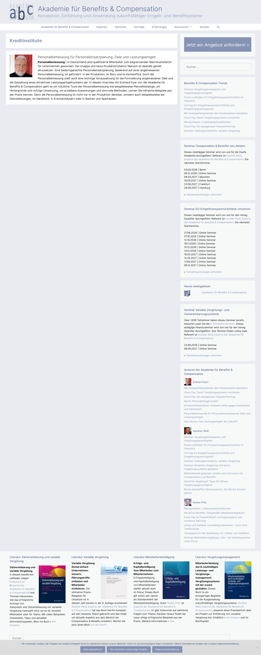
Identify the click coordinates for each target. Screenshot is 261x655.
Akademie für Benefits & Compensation (100, 9)
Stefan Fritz (173, 602)
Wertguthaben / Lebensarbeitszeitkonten (207, 121)
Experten (101, 26)
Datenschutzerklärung (167, 649)
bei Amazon (233, 617)
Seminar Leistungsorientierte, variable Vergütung (212, 130)
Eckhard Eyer (17, 581)
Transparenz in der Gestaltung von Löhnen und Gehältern (216, 533)
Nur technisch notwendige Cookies (129, 649)
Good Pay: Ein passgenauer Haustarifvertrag (209, 126)
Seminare (120, 26)
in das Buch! (99, 624)
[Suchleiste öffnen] (218, 27)
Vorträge (139, 26)
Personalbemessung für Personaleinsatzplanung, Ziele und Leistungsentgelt (97, 57)
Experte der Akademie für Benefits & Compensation (213, 159)
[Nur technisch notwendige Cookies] (257, 647)
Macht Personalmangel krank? (201, 401)
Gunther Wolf (233, 155)
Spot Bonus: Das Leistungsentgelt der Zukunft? (211, 421)
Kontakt (204, 26)
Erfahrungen (159, 26)
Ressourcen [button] (181, 26)
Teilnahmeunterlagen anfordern (204, 194)
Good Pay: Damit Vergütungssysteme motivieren (212, 117)
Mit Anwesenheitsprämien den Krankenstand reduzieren (216, 113)
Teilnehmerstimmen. (224, 323)
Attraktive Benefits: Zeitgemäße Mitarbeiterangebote (214, 512)
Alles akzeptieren (93, 649)
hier (172, 621)
